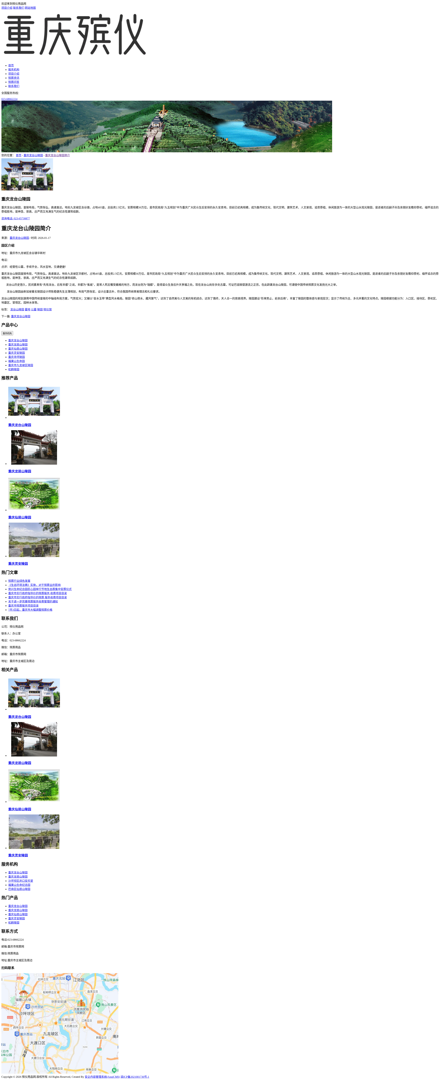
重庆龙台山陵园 (33, 155)
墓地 (27, 309)
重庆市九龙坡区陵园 (20, 365)
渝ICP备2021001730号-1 (135, 1076)
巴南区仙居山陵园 (19, 889)
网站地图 (30, 7)
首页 (11, 65)
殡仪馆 (47, 309)
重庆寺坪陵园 (16, 357)
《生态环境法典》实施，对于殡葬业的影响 (34, 585)
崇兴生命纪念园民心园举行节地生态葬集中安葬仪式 (40, 589)
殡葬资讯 (13, 77)
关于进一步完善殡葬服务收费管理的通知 (33, 601)
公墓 (34, 309)
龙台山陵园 (17, 309)
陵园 (40, 309)
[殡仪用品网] (75, 58)
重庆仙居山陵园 (18, 348)
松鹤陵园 (13, 369)
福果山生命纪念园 (19, 884)
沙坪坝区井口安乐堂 (20, 880)
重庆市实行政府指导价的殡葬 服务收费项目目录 (37, 597)
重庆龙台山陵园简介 (57, 155)
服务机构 (13, 69)
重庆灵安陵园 (16, 352)
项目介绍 (6, 7)
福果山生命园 (16, 361)
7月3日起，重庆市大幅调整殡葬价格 (30, 609)
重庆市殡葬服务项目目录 (23, 605)
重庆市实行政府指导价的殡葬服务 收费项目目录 (37, 593)
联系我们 (18, 7)
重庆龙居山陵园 (18, 344)
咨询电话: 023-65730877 (15, 218)
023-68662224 (9, 99)
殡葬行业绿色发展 (19, 580)
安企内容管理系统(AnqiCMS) (102, 1076)
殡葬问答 (13, 82)
